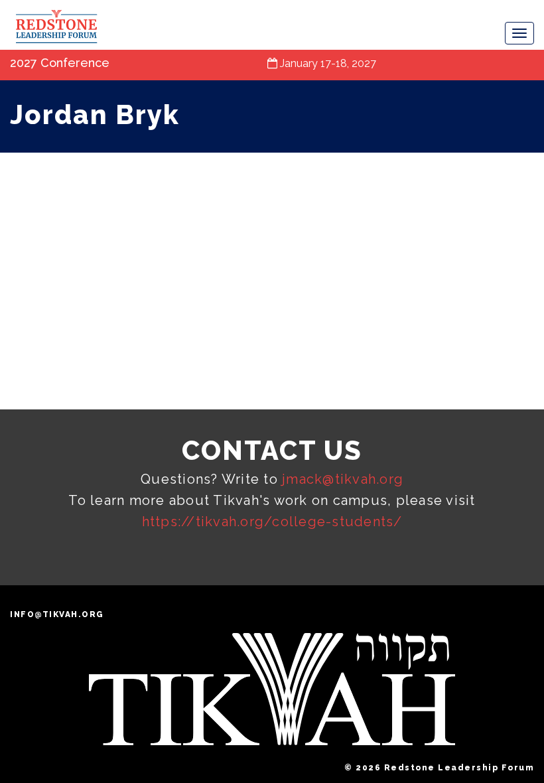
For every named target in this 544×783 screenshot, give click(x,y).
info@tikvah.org (57, 614)
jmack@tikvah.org (342, 479)
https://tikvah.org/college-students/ (272, 522)
